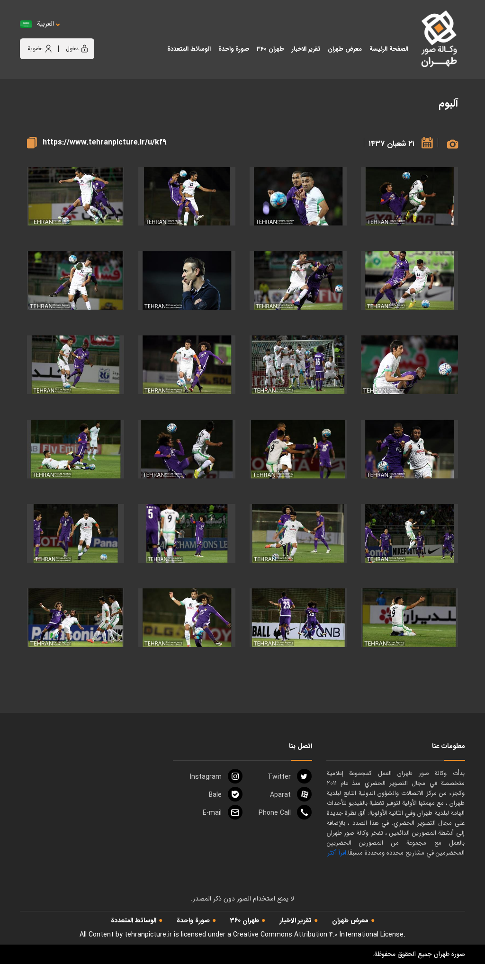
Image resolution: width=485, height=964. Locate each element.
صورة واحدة (193, 920)
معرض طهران (350, 920)
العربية (45, 24)
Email (212, 813)
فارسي (75, 33)
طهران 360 (244, 920)
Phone (275, 813)
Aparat (280, 795)
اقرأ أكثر (336, 853)
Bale (215, 795)
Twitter (279, 777)
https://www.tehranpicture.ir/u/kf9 (105, 142)
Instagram (206, 777)
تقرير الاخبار (295, 920)
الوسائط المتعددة (133, 920)
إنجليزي (98, 33)
